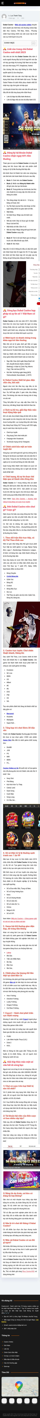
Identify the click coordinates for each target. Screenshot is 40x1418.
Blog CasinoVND (28, 1271)
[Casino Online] (20, 3)
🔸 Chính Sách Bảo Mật (10, 1352)
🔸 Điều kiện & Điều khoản (10, 1359)
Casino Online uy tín (10, 768)
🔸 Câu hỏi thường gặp (9, 1363)
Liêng (9, 953)
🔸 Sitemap (5, 1366)
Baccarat (10, 714)
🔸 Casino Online (7, 1342)
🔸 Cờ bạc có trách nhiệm (10, 1356)
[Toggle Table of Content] (32, 43)
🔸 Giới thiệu (6, 1345)
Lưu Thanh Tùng (16, 16)
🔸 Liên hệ (5, 1349)
